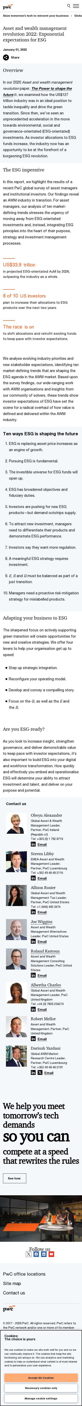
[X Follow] (28, 1254)
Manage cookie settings (41, 1398)
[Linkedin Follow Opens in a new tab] (33, 844)
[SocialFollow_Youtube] (51, 1254)
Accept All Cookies (41, 1377)
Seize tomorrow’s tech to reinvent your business (36, 15)
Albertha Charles (46, 985)
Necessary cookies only (41, 1388)
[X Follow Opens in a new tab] (40, 1072)
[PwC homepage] (8, 6)
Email (42, 845)
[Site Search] (68, 6)
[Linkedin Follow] (44, 1254)
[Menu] (76, 6)
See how (14, 1178)
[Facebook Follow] (36, 1254)
